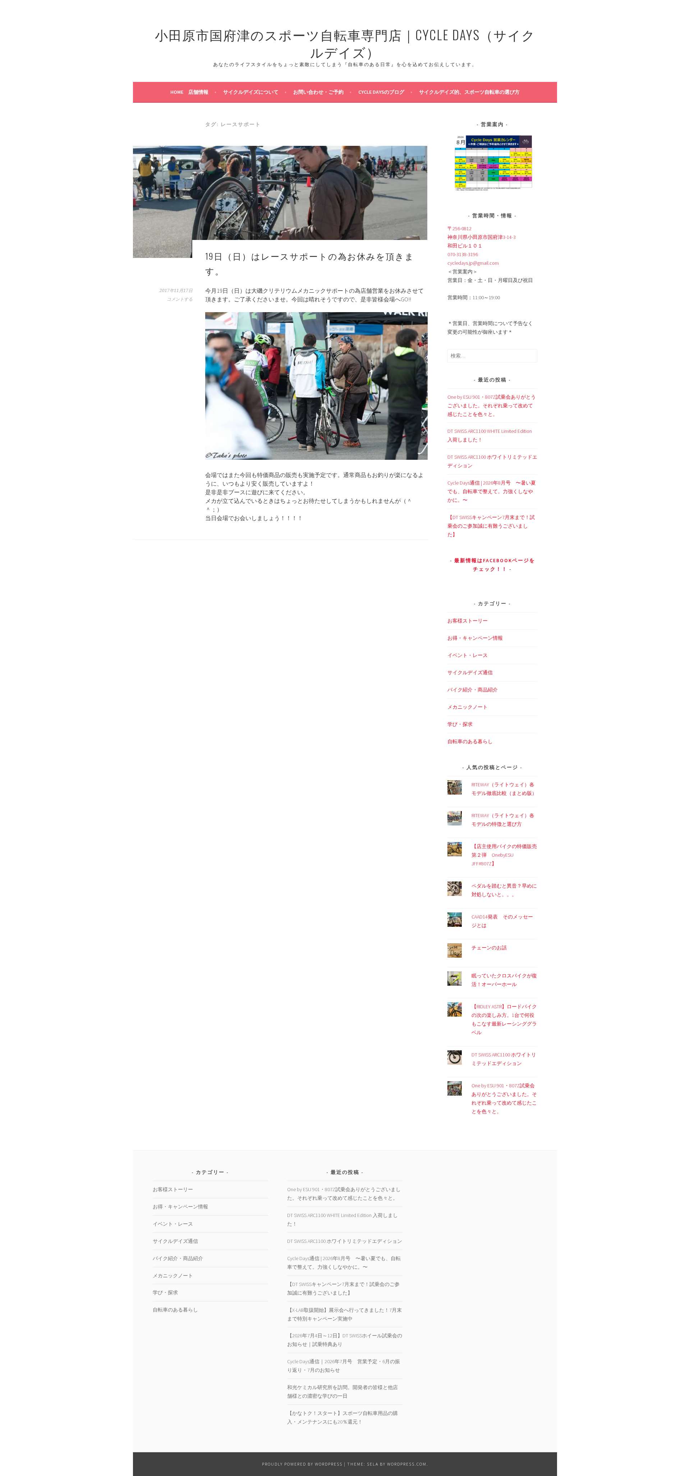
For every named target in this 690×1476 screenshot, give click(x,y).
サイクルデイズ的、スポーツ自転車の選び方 (469, 92)
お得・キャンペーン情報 (475, 638)
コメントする (180, 299)
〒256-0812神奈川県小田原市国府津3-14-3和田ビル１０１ (481, 237)
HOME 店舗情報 (189, 92)
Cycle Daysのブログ (381, 92)
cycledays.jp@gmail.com (473, 263)
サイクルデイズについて (251, 92)
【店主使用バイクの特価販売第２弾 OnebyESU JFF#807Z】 (504, 855)
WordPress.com (407, 1464)
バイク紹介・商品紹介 (472, 689)
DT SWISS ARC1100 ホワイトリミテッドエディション (344, 1241)
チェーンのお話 (489, 947)
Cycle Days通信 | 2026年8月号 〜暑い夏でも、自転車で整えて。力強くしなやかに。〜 (491, 491)
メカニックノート (467, 707)
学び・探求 (460, 724)
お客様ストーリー (467, 620)
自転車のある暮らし (470, 741)
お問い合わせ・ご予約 (318, 92)
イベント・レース (467, 655)
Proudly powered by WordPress (302, 1464)
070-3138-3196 (462, 254)
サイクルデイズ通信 (470, 672)
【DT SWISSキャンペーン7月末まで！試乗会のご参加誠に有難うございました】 (491, 526)
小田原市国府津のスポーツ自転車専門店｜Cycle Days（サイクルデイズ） (345, 43)
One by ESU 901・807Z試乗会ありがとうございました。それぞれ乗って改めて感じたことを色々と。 (491, 405)
